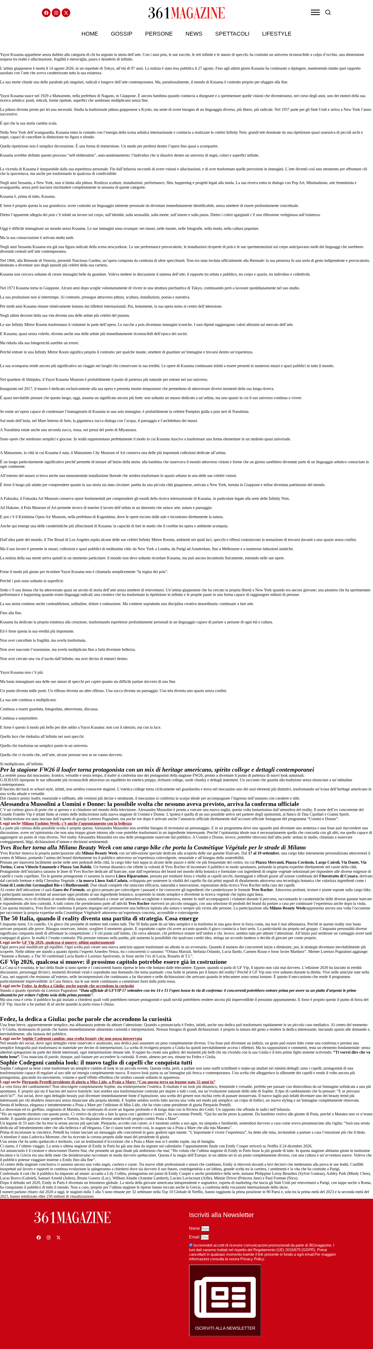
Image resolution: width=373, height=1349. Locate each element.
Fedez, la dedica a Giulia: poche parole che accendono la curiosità (78, 986)
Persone (159, 34)
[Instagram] (56, 12)
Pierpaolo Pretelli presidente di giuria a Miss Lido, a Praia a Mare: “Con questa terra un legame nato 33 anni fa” (118, 1082)
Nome (195, 1228)
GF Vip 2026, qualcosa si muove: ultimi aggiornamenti (68, 942)
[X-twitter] (66, 12)
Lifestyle (277, 34)
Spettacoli (232, 34)
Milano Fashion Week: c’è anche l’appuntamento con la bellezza (77, 823)
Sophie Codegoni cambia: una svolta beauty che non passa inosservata (82, 1038)
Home (89, 34)
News (193, 34)
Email (194, 1237)
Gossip (121, 34)
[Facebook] (46, 12)
